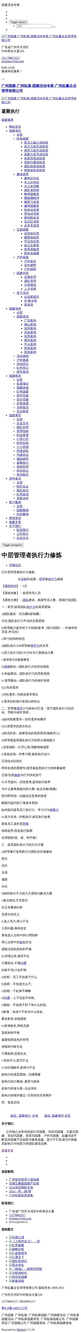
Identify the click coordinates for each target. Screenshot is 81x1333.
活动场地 (23, 356)
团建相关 (15, 375)
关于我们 (15, 526)
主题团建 (23, 229)
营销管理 (23, 466)
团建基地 (23, 316)
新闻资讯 (15, 518)
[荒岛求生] (16, 1265)
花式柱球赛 (31, 221)
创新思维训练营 (34, 158)
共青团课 (23, 403)
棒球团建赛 (31, 194)
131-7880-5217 (11, 57)
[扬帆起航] (16, 1249)
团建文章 (15, 522)
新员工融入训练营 (36, 142)
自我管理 (30, 277)
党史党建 (23, 399)
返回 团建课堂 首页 (57, 1115)
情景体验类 (31, 249)
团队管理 (30, 281)
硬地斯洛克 (31, 217)
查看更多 (8, 1150)
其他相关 (23, 474)
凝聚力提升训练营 (36, 154)
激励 (17, 775)
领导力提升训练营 (36, 150)
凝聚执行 (23, 462)
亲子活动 (23, 292)
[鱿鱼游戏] (16, 1280)
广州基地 (30, 320)
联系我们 (23, 530)
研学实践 (23, 395)
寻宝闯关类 (31, 241)
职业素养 (23, 435)
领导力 (34, 645)
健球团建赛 (31, 205)
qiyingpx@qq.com (13, 61)
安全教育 (23, 411)
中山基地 (30, 344)
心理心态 (23, 439)
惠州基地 (30, 340)
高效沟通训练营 (34, 162)
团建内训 (23, 273)
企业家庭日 (31, 296)
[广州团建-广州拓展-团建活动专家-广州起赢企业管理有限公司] (40, 38)
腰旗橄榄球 (31, 198)
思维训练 (23, 450)
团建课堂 (15, 415)
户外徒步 (30, 261)
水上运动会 (31, 182)
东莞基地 (30, 336)
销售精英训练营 (34, 170)
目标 (24, 579)
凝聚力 (54, 809)
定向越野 (30, 265)
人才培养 (30, 288)
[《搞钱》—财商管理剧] (25, 1269)
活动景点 (23, 364)
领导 (20, 708)
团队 (26, 600)
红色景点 (23, 367)
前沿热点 (23, 470)
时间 (14, 586)
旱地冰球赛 (31, 213)
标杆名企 (23, 486)
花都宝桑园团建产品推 (24, 1183)
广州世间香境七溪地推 (24, 1179)
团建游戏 (23, 387)
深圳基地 (30, 328)
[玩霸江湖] (16, 1237)
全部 (20, 134)
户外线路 (23, 360)
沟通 (23, 963)
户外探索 (23, 257)
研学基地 (23, 371)
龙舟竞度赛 (31, 225)
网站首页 (15, 126)
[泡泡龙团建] (18, 1276)
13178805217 (17, 1215)
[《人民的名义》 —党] (24, 1241)
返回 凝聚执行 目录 (24, 1115)
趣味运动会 (31, 178)
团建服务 (8, 119)
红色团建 (23, 391)
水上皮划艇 (31, 186)
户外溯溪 (30, 269)
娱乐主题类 (31, 245)
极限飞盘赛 (31, 201)
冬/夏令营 (30, 300)
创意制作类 (31, 233)
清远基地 (30, 332)
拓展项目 (23, 383)
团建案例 (23, 510)
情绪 (7, 666)
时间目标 (23, 443)
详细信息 (15, 565)
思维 (26, 823)
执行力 (52, 579)
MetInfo (21, 1329)
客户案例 (15, 502)
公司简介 (23, 533)
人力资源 (23, 447)
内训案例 (23, 514)
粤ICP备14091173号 (15, 1308)
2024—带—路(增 (20, 1191)
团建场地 (15, 308)
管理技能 (23, 431)
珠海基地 (30, 348)
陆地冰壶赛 (31, 209)
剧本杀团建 (31, 253)
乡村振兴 (23, 407)
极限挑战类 (31, 237)
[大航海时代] (18, 1272)
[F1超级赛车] (18, 1253)
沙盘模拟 (30, 284)
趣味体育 (23, 174)
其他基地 (30, 352)
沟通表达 (23, 454)
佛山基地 (30, 324)
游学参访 (15, 478)
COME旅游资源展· (21, 1195)
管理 (42, 579)
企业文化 (23, 423)
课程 (8, 586)
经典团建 (23, 138)
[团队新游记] (18, 1261)
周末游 (28, 304)
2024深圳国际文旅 (21, 1187)
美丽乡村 (23, 498)
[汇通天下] (16, 1257)
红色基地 (23, 494)
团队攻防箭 (31, 190)
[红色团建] (16, 1245)
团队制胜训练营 (34, 166)
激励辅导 (23, 458)
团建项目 (15, 130)
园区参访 (23, 490)
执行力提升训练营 (36, 146)
